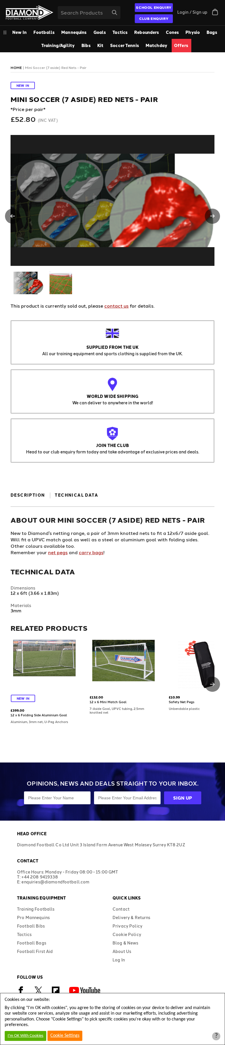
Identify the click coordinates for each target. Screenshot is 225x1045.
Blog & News (125, 942)
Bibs (86, 45)
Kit (100, 45)
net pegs (58, 552)
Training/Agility (58, 45)
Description (28, 495)
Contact (120, 909)
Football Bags (31, 942)
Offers (181, 45)
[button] (12, 216)
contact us (116, 306)
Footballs (43, 32)
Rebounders (146, 32)
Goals (99, 32)
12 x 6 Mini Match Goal (108, 702)
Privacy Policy (127, 925)
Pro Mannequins (33, 917)
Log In (118, 959)
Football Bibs (31, 925)
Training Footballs (36, 909)
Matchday (156, 45)
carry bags (91, 552)
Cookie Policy (126, 934)
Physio (192, 32)
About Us (121, 951)
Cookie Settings (64, 1035)
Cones (172, 32)
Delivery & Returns (131, 917)
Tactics (119, 32)
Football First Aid (35, 951)
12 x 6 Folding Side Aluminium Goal (39, 715)
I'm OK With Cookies (25, 1036)
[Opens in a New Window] (38, 992)
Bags (212, 32)
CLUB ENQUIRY (153, 18)
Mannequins (73, 32)
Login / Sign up (192, 12)
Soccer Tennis (124, 45)
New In (19, 32)
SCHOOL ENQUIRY (153, 7)
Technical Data (76, 495)
